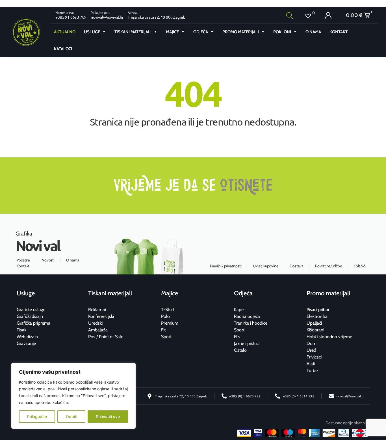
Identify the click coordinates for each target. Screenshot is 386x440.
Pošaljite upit (100, 12)
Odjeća (200, 31)
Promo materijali (240, 31)
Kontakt (338, 31)
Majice (172, 31)
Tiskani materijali (132, 31)
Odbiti (71, 416)
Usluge (92, 31)
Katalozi (63, 48)
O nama (313, 31)
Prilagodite (37, 416)
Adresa (133, 12)
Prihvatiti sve (108, 416)
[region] (73, 396)
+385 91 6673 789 (70, 16)
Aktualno (64, 31)
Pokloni (282, 31)
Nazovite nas (64, 12)
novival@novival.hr (107, 16)
